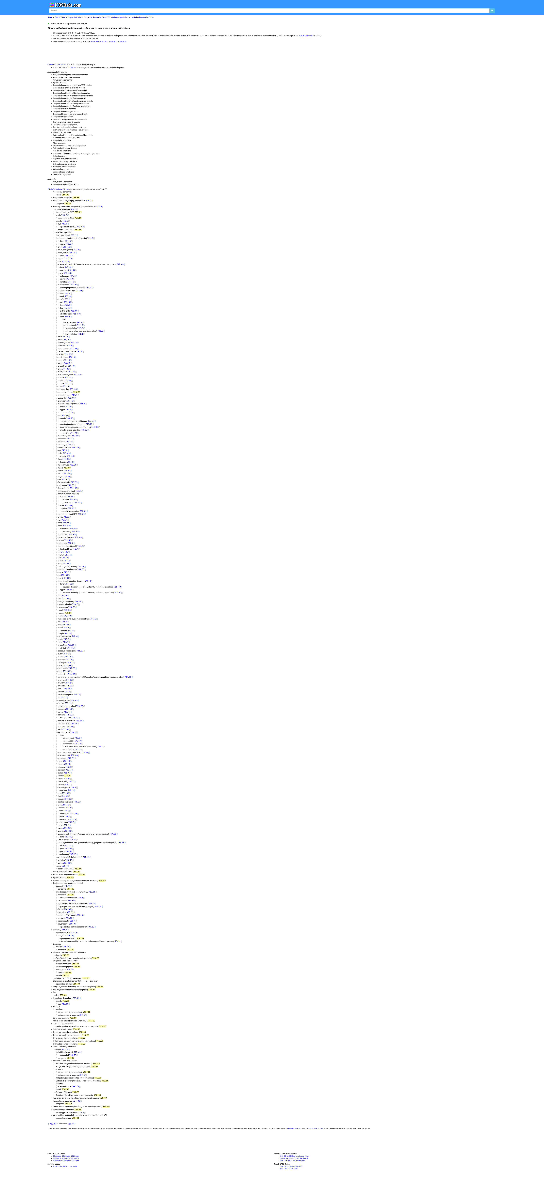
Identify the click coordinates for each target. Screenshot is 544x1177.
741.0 (100, 331)
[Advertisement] (98, 52)
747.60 (120, 264)
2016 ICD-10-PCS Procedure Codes (292, 1160)
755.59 (65, 261)
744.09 (89, 424)
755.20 (117, 592)
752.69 (71, 508)
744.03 (83, 430)
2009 (97, 41)
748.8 (77, 694)
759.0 (67, 764)
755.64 (66, 563)
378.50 (97, 906)
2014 (120, 41)
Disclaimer (73, 1166)
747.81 (68, 267)
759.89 (71, 645)
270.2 (81, 1112)
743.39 (65, 578)
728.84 (65, 947)
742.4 (65, 337)
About (55, 1166)
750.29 (68, 680)
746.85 (71, 270)
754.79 (72, 1055)
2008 (93, 41)
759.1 (73, 235)
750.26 (63, 595)
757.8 (70, 543)
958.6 (80, 915)
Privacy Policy (63, 1166)
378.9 (91, 903)
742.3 (80, 328)
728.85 (92, 892)
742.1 (80, 334)
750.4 (70, 444)
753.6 (73, 819)
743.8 (64, 450)
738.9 (64, 929)
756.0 (67, 305)
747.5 (71, 282)
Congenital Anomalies (97, 17)
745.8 (79, 351)
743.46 (71, 372)
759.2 (69, 438)
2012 (111, 41)
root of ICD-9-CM (294, 1128)
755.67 (65, 479)
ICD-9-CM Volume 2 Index (58, 189)
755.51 (68, 377)
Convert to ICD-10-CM (56, 64)
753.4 (66, 810)
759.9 (99, 206)
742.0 (80, 325)
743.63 (66, 453)
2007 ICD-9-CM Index (315, 1128)
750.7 (68, 770)
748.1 (65, 642)
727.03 (76, 1101)
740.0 (79, 322)
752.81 (83, 511)
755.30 (117, 587)
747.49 (68, 848)
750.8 (68, 244)
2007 (73, 1160)
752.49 (67, 363)
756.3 (71, 366)
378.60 (71, 900)
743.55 (74, 482)
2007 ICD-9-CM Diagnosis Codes (68, 17)
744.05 (94, 427)
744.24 (75, 447)
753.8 (67, 293)
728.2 (89, 200)
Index (59, 1156)
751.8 (90, 238)
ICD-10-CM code (305, 36)
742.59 (71, 758)
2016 (281, 1166)
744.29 (73, 284)
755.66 (64, 796)
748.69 (77, 601)
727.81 (65, 1049)
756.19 (68, 383)
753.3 (67, 560)
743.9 (64, 224)
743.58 (67, 273)
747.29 (71, 253)
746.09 (75, 531)
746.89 (66, 526)
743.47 (67, 712)
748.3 (69, 345)
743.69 (80, 227)
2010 (102, 41)
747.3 (72, 276)
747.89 (77, 375)
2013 (115, 41)
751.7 (69, 659)
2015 (124, 41)
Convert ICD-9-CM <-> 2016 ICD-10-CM (294, 1158)
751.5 (68, 241)
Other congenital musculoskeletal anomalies (133, 17)
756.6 (70, 401)
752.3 (66, 825)
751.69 (78, 290)
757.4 (64, 520)
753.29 (73, 813)
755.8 (65, 558)
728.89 (66, 886)
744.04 (73, 433)
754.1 (80, 897)
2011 (106, 41)
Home (49, 17)
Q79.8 (73, 67)
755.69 (66, 247)
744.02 (89, 287)
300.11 (70, 912)
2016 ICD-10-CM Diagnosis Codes (292, 1156)
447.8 (76, 1086)
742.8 (66, 627)
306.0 (72, 924)
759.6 (82, 1015)
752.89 (73, 348)
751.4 (75, 549)
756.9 (73, 209)
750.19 (67, 799)
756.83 (53, 1124)
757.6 (66, 340)
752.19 (74, 342)
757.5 (64, 621)
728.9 (74, 932)
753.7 (68, 807)
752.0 (66, 654)
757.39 (65, 729)
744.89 (65, 369)
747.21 (67, 255)
